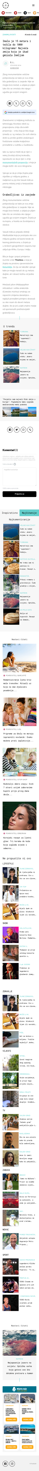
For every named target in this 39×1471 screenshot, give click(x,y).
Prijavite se (19, 494)
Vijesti (19, 12)
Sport (29, 12)
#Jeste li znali (30, 35)
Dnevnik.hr (9, 12)
